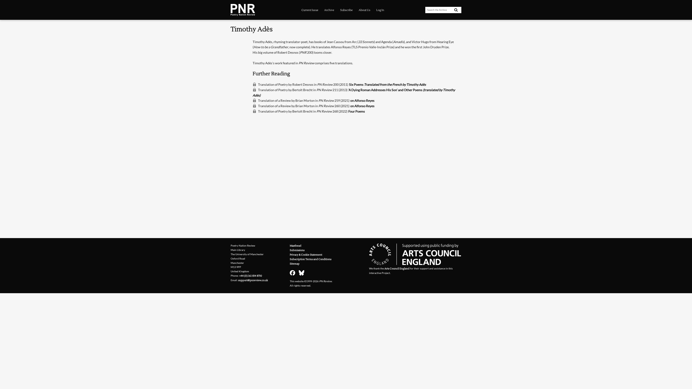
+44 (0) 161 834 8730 (250, 276)
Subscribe (346, 10)
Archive (329, 10)
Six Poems (387, 84)
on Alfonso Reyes (362, 100)
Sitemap (295, 263)
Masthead (295, 245)
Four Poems (356, 111)
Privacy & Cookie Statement (306, 254)
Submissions (297, 250)
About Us (364, 10)
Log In (380, 10)
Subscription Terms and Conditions (310, 259)
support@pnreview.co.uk (253, 280)
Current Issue (309, 10)
